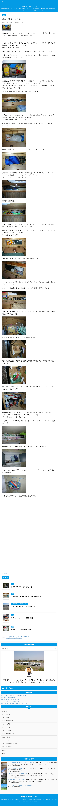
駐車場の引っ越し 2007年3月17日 (17, 774)
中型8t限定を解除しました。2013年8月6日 (26, 597)
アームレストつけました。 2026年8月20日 (13, 696)
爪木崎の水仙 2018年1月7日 (16, 779)
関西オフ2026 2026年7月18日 (10, 699)
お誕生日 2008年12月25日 (21, 629)
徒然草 (5, 573)
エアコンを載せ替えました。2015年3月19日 (20, 762)
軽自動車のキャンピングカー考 (21, 587)
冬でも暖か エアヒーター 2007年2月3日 (17, 636)
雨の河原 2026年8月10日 (8, 697)
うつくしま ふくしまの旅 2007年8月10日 (20, 785)
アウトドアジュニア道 (29, 6)
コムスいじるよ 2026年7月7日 (10, 701)
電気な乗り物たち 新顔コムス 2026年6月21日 (14, 703)
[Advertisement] (29, 514)
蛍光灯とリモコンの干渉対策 (16, 768)
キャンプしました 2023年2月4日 (23, 606)
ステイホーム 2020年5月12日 (22, 618)
